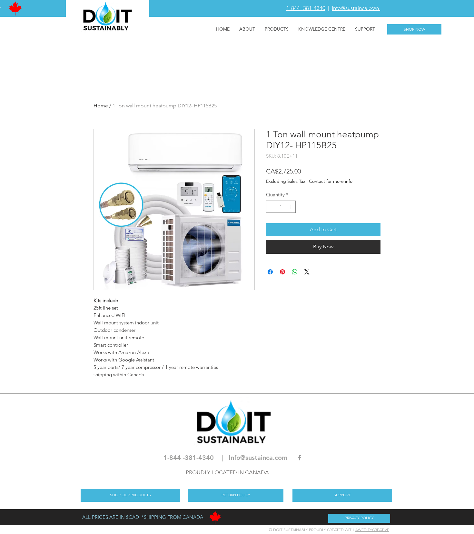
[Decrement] (271, 207)
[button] (370, 8)
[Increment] (290, 207)
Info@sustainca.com (356, 8)
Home (101, 106)
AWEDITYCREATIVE (372, 529)
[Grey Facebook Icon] (299, 457)
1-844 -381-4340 (305, 8)
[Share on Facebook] (270, 272)
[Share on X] (307, 272)
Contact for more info (330, 181)
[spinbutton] (281, 207)
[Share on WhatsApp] (295, 272)
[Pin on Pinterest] (282, 272)
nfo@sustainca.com (259, 457)
